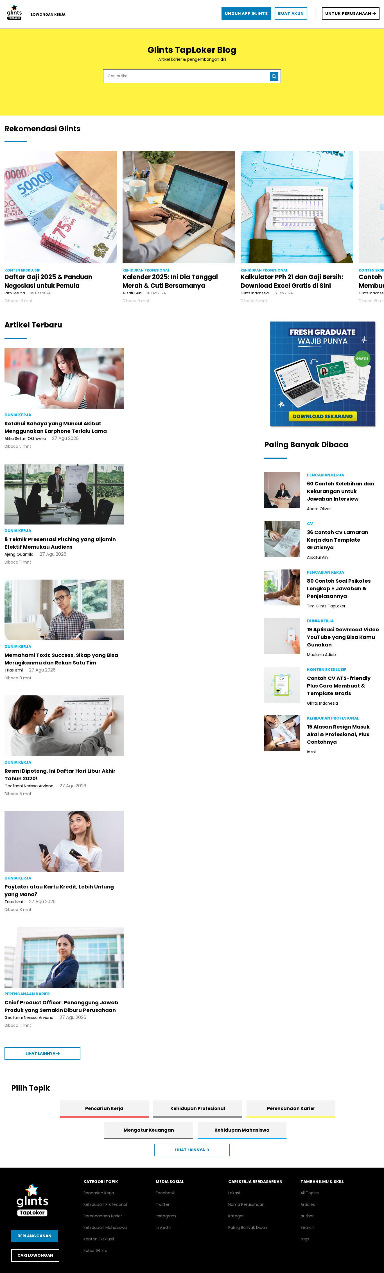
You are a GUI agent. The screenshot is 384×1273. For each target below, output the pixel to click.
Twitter (163, 1204)
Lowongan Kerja (48, 14)
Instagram (166, 1216)
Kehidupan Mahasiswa (242, 1130)
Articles (308, 1204)
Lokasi (234, 1193)
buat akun (291, 13)
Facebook (165, 1193)
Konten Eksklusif (98, 1239)
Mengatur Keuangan (149, 1130)
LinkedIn (163, 1227)
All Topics (310, 1193)
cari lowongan (35, 1255)
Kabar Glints (95, 1250)
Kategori (236, 1216)
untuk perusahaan (348, 13)
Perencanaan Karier (291, 1108)
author (307, 1216)
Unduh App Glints (246, 13)
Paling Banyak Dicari (247, 1227)
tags (305, 1239)
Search (307, 1227)
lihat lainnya (41, 1053)
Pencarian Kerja (104, 1108)
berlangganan (34, 1236)
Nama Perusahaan (246, 1204)
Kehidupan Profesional (197, 1108)
